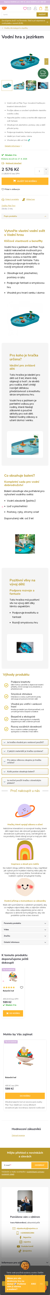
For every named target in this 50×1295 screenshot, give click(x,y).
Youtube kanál (27, 1246)
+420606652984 (27, 1233)
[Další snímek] (46, 61)
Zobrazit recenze (18, 1135)
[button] (25, 1096)
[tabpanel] (13, 993)
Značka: (8, 206)
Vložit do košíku (27, 181)
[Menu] (46, 8)
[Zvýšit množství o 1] (46, 169)
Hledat (42, 14)
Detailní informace (12, 146)
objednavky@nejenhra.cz (27, 1228)
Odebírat (39, 1165)
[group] (25, 1075)
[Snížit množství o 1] (46, 173)
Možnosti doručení (13, 163)
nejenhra (27, 1242)
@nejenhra (27, 1251)
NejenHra (27, 1237)
